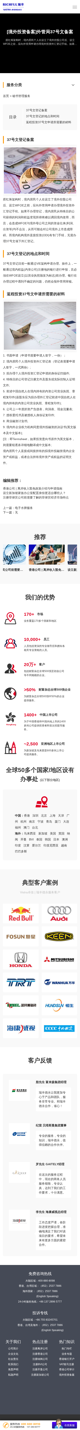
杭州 (23, 821)
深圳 (35, 815)
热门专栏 (67, 1348)
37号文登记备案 (36, 110)
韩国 (48, 839)
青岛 (49, 821)
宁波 (41, 821)
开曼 (23, 839)
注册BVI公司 (40, 1364)
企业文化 (13, 1353)
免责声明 (13, 1369)
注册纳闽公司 (40, 1359)
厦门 (58, 821)
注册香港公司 (40, 1353)
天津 (61, 815)
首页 (6, 96)
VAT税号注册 (66, 1364)
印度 (18, 845)
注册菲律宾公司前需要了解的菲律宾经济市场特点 (36, 497)
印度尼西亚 (51, 845)
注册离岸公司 (40, 1348)
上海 (52, 815)
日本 (56, 839)
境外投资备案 (66, 1374)
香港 (27, 815)
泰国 (39, 839)
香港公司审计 (66, 1369)
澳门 (26, 827)
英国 (61, 833)
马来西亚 (30, 833)
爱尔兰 (36, 845)
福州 (18, 827)
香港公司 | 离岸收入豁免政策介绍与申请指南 (32, 488)
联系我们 (13, 1364)
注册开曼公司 (40, 1369)
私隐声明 (13, 1374)
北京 (44, 815)
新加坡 (42, 833)
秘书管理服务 (21, 96)
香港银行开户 (66, 1359)
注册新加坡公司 (40, 1374)
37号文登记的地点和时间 (42, 116)
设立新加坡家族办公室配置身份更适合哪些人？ (34, 493)
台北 (35, 827)
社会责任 (13, 1359)
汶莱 (26, 845)
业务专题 (67, 1353)
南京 (32, 821)
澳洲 (65, 839)
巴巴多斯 (21, 851)
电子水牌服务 (24, 508)
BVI (31, 839)
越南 (64, 845)
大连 (66, 821)
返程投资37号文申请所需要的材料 (48, 122)
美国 (53, 833)
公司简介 (13, 1348)
